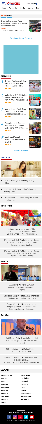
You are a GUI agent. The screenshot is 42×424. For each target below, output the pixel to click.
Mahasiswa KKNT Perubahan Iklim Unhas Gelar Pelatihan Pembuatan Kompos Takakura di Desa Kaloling (21, 242)
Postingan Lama (17, 38)
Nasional (24, 381)
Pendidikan (25, 378)
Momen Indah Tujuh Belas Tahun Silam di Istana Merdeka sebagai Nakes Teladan (15, 111)
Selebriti (4, 399)
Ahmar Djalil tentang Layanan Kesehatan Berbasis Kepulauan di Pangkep (21, 287)
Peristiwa (4, 390)
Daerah (4, 378)
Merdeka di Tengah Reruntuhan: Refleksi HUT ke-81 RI (15, 139)
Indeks (22, 8)
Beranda (28, 38)
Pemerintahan (6, 375)
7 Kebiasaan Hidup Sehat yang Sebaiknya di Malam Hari (21, 198)
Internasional (26, 393)
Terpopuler (13, 8)
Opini (23, 387)
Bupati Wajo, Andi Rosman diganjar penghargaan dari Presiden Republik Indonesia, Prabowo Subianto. (22, 306)
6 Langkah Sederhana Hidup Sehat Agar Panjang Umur (20, 190)
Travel (3, 402)
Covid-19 (4, 384)
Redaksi (30, 412)
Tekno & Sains (26, 396)
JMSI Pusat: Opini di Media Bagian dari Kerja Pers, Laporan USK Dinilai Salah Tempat (22, 340)
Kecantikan (25, 399)
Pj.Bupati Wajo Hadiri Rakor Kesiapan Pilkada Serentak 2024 (21, 350)
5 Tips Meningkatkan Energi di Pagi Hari (20, 182)
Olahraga (24, 384)
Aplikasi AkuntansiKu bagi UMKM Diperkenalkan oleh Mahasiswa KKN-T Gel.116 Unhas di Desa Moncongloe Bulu (21, 231)
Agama (30, 8)
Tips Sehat (5, 396)
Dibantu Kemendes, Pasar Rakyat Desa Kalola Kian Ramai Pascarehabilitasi (14, 23)
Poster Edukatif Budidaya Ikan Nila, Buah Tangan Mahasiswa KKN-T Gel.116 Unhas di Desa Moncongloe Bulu (16, 125)
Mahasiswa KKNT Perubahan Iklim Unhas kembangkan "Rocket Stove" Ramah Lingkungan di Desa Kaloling (21, 253)
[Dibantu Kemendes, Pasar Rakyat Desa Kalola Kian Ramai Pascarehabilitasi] (35, 26)
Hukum (23, 390)
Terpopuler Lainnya (21, 151)
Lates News (25, 375)
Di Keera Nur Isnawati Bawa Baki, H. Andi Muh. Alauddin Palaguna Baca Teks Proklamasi (16, 83)
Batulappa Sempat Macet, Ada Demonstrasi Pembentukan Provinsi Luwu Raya (22, 297)
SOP (10, 412)
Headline (4, 393)
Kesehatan (5, 387)
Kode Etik (16, 412)
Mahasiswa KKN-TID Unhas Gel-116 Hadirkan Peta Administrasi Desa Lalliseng (16, 97)
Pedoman (24, 412)
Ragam (3, 381)
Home (4, 8)
